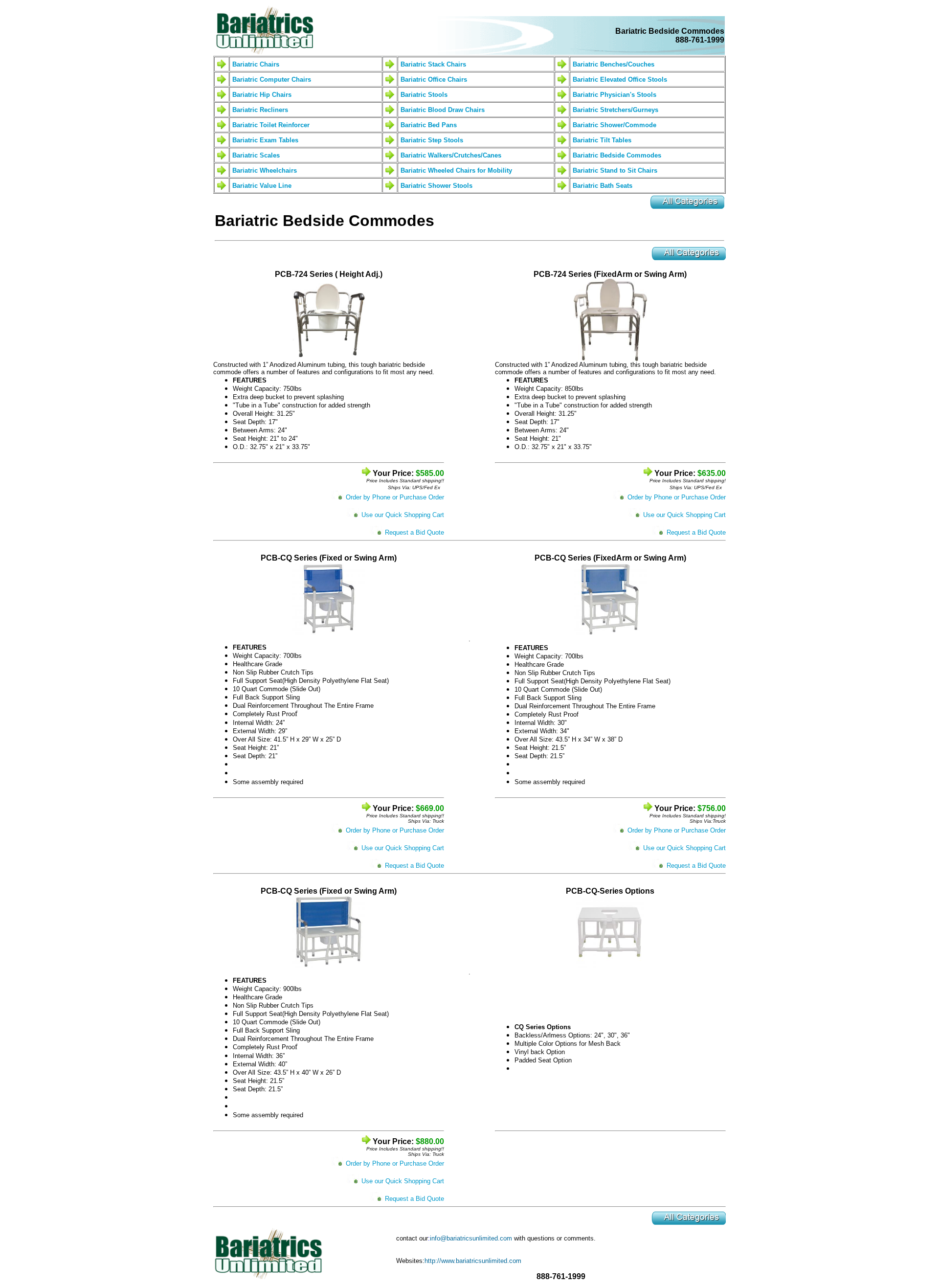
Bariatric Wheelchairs (264, 170)
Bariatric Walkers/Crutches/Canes (451, 155)
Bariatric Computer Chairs (271, 79)
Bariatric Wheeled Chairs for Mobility (456, 170)
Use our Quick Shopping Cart (402, 515)
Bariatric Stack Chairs (433, 64)
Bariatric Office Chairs (434, 79)
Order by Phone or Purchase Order (395, 497)
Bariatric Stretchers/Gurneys (615, 109)
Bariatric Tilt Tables (602, 140)
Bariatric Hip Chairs (261, 94)
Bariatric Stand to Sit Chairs (615, 170)
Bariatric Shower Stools (436, 185)
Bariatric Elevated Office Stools (620, 79)
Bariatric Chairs (255, 64)
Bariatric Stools (424, 94)
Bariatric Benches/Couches (613, 64)
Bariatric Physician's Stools (614, 94)
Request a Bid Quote (414, 532)
